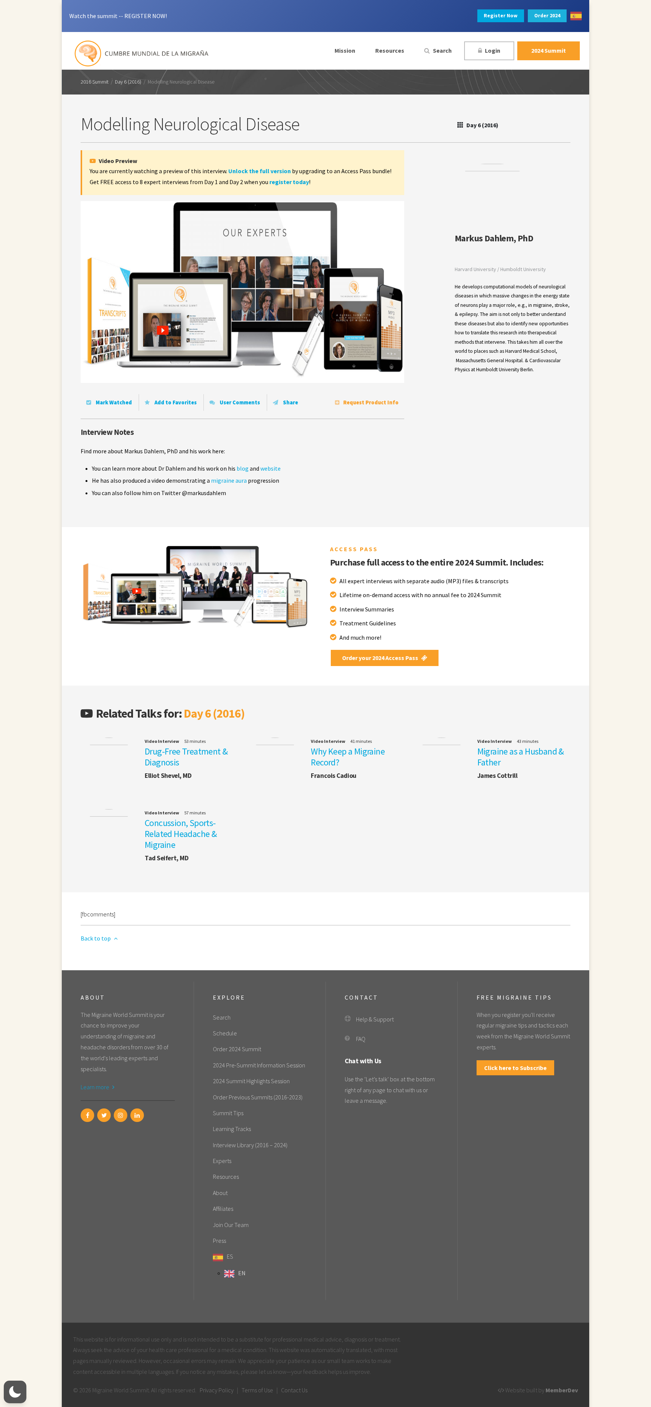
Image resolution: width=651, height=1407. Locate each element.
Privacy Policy (217, 1390)
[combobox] (576, 16)
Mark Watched (113, 402)
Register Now (501, 15)
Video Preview (117, 161)
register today (289, 182)
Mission (345, 50)
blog (243, 468)
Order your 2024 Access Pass (380, 658)
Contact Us (294, 1390)
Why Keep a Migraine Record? (348, 756)
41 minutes (361, 741)
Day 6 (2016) (128, 82)
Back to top (96, 938)
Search (442, 50)
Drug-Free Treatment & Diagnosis (186, 756)
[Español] (576, 16)
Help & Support (375, 1019)
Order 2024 (547, 15)
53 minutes (195, 741)
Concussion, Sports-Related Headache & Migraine (181, 834)
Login (492, 50)
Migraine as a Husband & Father (520, 756)
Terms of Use (257, 1390)
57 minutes (195, 813)
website (270, 468)
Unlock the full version (259, 171)
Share (290, 402)
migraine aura (229, 480)
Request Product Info (371, 402)
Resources (389, 50)
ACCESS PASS (354, 549)
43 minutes (527, 741)
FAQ (360, 1039)
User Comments (239, 402)
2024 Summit (548, 50)
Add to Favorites (175, 402)
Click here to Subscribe (515, 1068)
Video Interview (162, 741)
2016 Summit (94, 82)
